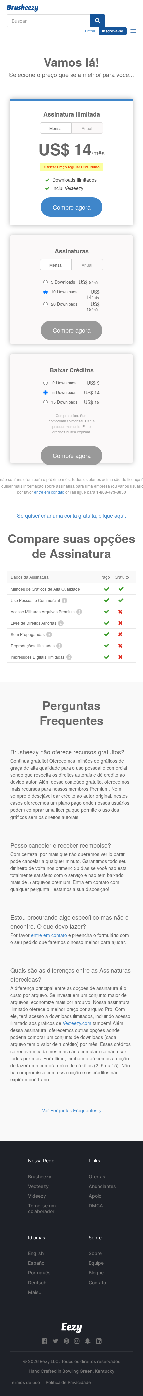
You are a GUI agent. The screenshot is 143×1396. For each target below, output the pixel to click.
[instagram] (76, 1341)
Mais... (35, 1292)
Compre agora (72, 207)
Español (36, 1263)
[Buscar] (97, 20)
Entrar (90, 31)
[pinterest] (66, 1341)
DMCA (96, 1205)
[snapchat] (88, 1341)
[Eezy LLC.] (71, 1328)
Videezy (37, 1196)
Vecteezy (38, 1186)
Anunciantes (102, 1186)
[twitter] (55, 1341)
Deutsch (37, 1282)
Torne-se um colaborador (42, 1208)
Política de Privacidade (68, 1382)
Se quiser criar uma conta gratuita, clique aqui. (71, 515)
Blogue (96, 1272)
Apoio (95, 1196)
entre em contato (49, 492)
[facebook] (44, 1341)
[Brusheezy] (22, 8)
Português (39, 1272)
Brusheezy (39, 1176)
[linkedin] (98, 1341)
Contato (97, 1282)
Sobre (95, 1253)
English (36, 1253)
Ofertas (97, 1176)
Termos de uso (25, 1382)
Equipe (96, 1263)
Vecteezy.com (77, 1023)
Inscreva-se (112, 31)
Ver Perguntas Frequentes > (71, 1110)
